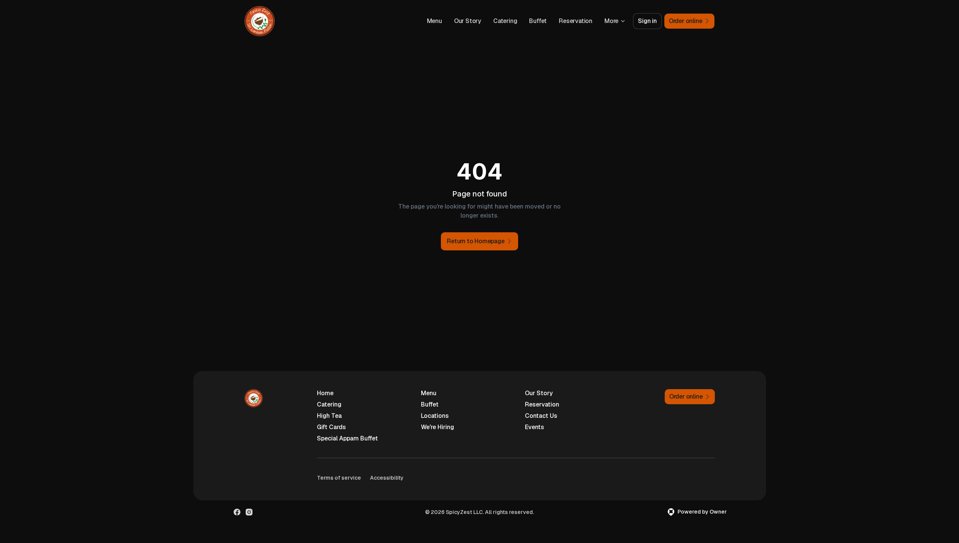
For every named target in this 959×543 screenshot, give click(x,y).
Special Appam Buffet (347, 438)
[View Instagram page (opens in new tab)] (249, 512)
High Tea (329, 416)
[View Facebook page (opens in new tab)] (237, 512)
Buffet (538, 21)
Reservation (575, 21)
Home (325, 393)
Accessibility (387, 477)
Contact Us (541, 416)
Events (534, 427)
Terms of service (339, 477)
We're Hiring (437, 427)
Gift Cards (331, 427)
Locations (435, 416)
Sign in (647, 21)
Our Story (467, 21)
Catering (505, 21)
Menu (434, 21)
